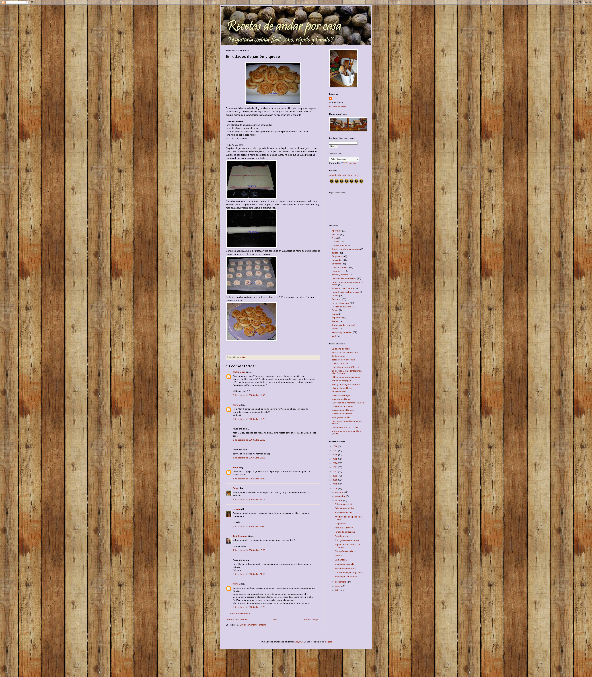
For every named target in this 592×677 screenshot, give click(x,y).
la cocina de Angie (341, 395)
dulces (335, 253)
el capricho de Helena (342, 388)
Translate (352, 163)
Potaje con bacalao (344, 512)
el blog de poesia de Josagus (346, 377)
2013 (335, 467)
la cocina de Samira (341, 399)
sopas (335, 314)
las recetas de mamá (342, 413)
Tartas (335, 321)
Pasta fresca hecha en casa (345, 292)
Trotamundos (338, 356)
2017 (335, 450)
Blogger (328, 641)
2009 (335, 484)
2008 (335, 488)
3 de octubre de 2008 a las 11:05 (249, 395)
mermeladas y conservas (344, 278)
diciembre (340, 492)
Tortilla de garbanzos (345, 532)
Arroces (335, 234)
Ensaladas (337, 260)
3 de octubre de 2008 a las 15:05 (249, 440)
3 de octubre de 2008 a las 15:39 (249, 478)
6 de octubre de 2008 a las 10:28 (249, 607)
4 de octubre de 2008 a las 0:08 (248, 526)
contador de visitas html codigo (344, 175)
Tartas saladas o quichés (344, 325)
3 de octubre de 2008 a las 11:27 (249, 419)
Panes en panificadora (343, 288)
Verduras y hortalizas (342, 332)
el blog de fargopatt (341, 380)
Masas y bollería (340, 274)
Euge (235, 488)
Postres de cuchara (341, 306)
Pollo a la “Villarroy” (344, 527)
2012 (335, 471)
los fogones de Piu (341, 417)
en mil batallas (339, 391)
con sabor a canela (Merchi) (345, 367)
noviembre (340, 496)
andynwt (298, 641)
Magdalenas (341, 523)
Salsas (335, 310)
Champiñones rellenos (345, 551)
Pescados (336, 299)
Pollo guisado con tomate (347, 540)
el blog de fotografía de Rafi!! (346, 384)
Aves (334, 238)
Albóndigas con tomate (346, 576)
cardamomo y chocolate (343, 359)
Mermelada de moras (345, 568)
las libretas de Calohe (342, 406)
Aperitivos (336, 230)
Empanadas (338, 256)
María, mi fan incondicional (345, 352)
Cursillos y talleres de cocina (346, 249)
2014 (335, 463)
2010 (335, 480)
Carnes (335, 241)
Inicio (275, 619)
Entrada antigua (311, 619)
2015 (335, 459)
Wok (334, 336)
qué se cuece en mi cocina (345, 427)
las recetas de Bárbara (343, 410)
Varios (335, 328)
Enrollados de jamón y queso (349, 572)
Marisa (236, 405)
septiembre (341, 582)
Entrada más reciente (237, 619)
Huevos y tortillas (340, 267)
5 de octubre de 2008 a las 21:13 (249, 574)
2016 (335, 454)
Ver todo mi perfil (337, 106)
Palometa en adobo (344, 508)
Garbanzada (341, 559)
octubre (339, 500)
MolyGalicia (239, 372)
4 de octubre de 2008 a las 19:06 (249, 550)
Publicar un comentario (241, 613)
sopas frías (337, 317)
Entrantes (336, 263)
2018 (335, 446)
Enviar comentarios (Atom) (253, 625)
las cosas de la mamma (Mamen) (348, 402)
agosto (338, 586)
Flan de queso (342, 536)
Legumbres (337, 271)
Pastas (335, 295)
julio (337, 590)
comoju (237, 509)
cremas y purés (339, 245)
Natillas (338, 555)
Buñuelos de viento (344, 504)
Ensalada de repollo (344, 564)
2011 (335, 476)
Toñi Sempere (240, 536)
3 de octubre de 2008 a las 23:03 (249, 499)
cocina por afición (340, 363)
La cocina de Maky (341, 349)
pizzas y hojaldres (340, 303)
